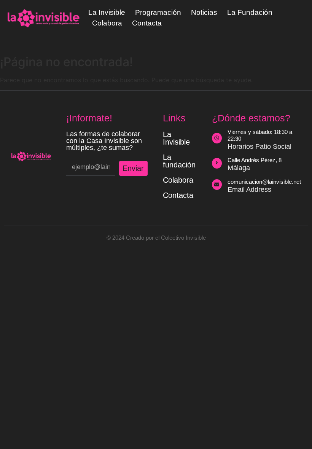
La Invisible (106, 12)
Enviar (133, 168)
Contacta (147, 23)
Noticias (204, 12)
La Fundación (249, 12)
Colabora (107, 23)
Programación (158, 12)
